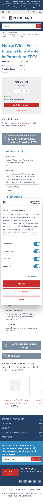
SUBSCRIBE (36, 459)
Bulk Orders (21, 110)
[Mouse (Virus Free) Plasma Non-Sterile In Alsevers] (16, 386)
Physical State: (8, 69)
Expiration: (10, 324)
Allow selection (21, 292)
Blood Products (14, 33)
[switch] (36, 251)
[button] (40, 12)
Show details (30, 276)
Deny (21, 300)
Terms (9, 489)
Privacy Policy (21, 489)
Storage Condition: (13, 310)
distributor (22, 123)
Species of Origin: (13, 187)
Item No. (6, 61)
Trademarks (35, 489)
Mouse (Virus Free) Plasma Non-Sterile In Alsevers (16, 401)
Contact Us (10, 472)
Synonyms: (10, 170)
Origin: (5, 73)
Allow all (21, 284)
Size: (4, 65)
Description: (10, 156)
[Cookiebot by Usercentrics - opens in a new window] (30, 202)
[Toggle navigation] (3, 18)
